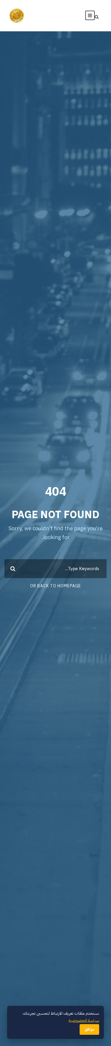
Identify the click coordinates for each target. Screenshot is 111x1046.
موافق (89, 1029)
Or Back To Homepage (55, 586)
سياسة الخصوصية (84, 1020)
